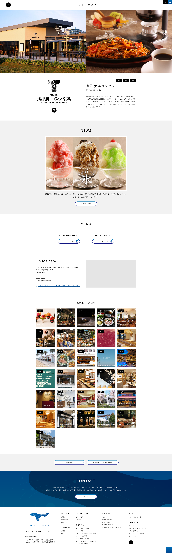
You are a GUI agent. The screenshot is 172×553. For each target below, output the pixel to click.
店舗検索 (78, 519)
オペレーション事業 (81, 536)
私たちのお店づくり (107, 519)
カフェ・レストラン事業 (82, 528)
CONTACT (133, 522)
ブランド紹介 (79, 517)
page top (169, 550)
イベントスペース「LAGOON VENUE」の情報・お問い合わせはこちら (59, 286)
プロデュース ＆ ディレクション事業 (86, 533)
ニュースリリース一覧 (135, 517)
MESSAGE (65, 514)
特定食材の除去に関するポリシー (138, 528)
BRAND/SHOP (82, 514)
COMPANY (65, 527)
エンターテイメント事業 (82, 538)
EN (170, 2)
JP (165, 2)
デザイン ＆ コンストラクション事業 (86, 541)
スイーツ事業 (79, 531)
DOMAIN (80, 525)
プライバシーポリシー (135, 525)
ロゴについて (64, 522)
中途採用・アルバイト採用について (113, 527)
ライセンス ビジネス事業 (82, 543)
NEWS (131, 514)
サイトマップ (132, 536)
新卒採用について (108, 524)
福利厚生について (106, 522)
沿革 (62, 533)
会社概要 (63, 531)
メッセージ (105, 517)
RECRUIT (106, 514)
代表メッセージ (65, 519)
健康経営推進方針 (134, 531)
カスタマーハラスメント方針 (137, 533)
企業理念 (63, 517)
